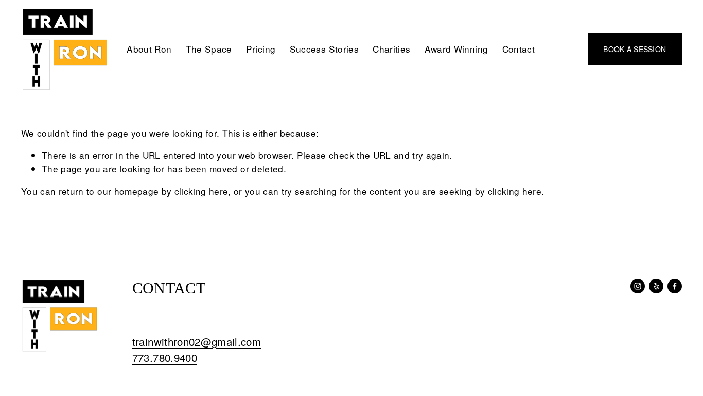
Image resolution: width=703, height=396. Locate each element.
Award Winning (456, 48)
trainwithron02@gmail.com (196, 341)
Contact (518, 48)
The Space (209, 48)
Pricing (260, 48)
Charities (391, 48)
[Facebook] (674, 286)
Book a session (634, 49)
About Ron (149, 48)
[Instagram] (637, 286)
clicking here (201, 191)
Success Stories (324, 48)
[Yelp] (656, 286)
